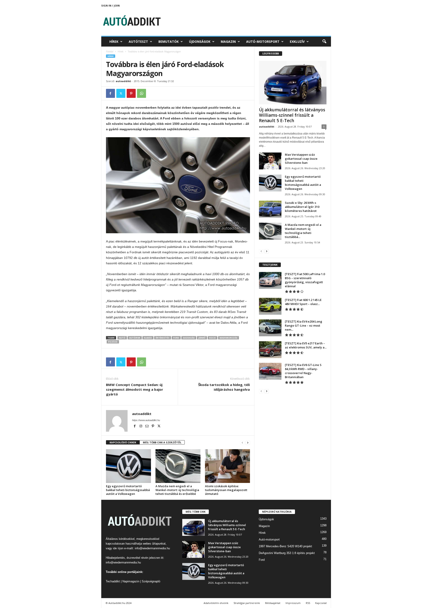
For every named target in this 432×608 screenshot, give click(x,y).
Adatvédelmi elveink (216, 603)
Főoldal (109, 51)
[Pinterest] (131, 93)
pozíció (112, 341)
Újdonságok (199, 41)
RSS (308, 603)
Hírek (113, 41)
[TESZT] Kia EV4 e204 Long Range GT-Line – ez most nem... (303, 325)
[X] (120, 93)
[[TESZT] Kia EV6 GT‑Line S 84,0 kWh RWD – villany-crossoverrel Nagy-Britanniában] (270, 371)
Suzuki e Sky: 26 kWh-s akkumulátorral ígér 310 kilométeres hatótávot (302, 207)
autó (122, 337)
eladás (148, 337)
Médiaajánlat (272, 603)
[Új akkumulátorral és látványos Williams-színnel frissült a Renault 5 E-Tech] (292, 82)
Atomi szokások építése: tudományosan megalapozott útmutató (226, 490)
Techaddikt (113, 581)
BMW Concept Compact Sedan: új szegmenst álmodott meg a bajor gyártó (134, 389)
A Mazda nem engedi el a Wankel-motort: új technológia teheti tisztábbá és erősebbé (177, 490)
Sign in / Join (110, 5)
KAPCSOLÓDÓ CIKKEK (123, 442)
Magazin (228, 41)
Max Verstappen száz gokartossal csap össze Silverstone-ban (301, 159)
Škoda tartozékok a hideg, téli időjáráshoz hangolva (224, 387)
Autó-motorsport (262, 41)
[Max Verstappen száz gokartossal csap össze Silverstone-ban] (270, 161)
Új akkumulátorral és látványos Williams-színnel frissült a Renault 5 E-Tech (292, 115)
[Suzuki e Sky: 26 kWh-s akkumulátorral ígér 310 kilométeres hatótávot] (270, 209)
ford (176, 337)
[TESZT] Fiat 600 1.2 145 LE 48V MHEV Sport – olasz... (303, 302)
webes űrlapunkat (154, 543)
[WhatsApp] (141, 93)
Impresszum (293, 603)
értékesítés (162, 337)
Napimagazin (130, 581)
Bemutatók (168, 41)
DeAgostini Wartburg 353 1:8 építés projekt (287, 553)
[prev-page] (242, 442)
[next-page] (247, 442)
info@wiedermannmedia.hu (152, 548)
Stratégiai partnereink (247, 603)
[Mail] (147, 426)
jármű (201, 337)
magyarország (228, 337)
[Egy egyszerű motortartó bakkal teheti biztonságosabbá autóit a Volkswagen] (128, 466)
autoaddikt (123, 81)
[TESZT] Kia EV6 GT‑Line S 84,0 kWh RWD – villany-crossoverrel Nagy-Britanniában (303, 371)
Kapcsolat (321, 603)
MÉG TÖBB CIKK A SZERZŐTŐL (162, 442)
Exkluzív (297, 41)
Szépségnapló (151, 581)
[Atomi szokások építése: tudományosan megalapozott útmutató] (227, 466)
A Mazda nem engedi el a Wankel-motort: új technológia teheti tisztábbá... (303, 231)
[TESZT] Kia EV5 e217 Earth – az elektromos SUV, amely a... (305, 345)
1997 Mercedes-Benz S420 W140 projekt (285, 546)
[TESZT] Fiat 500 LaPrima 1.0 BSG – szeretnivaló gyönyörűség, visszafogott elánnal (305, 280)
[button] (324, 42)
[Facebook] (110, 93)
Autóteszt (138, 41)
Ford (262, 559)
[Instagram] (141, 426)
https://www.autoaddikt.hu (146, 420)
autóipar (134, 337)
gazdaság (189, 337)
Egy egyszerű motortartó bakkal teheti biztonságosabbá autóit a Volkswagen (128, 490)
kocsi (212, 337)
